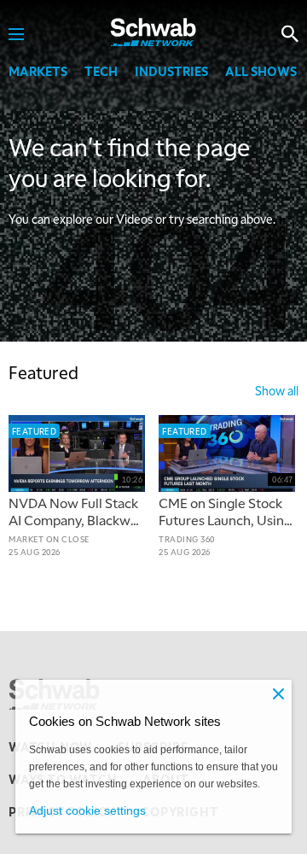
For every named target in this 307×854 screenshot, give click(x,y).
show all (276, 390)
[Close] (278, 693)
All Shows (261, 71)
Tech (101, 71)
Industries (171, 71)
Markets (38, 71)
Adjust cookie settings (87, 810)
